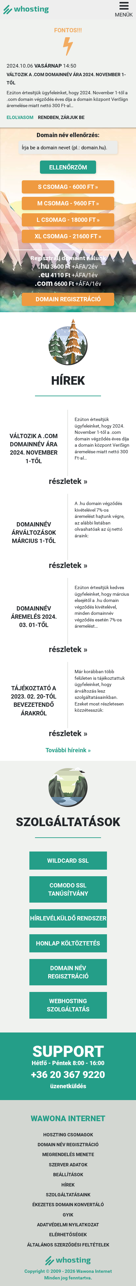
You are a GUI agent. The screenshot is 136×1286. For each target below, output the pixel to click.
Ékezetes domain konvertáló (68, 1204)
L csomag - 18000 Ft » (68, 219)
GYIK (68, 1214)
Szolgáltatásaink (68, 1194)
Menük (124, 15)
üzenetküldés (68, 1086)
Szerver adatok (68, 1164)
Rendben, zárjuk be (61, 117)
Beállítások (68, 1174)
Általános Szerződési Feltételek (68, 1244)
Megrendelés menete (68, 1154)
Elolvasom (20, 117)
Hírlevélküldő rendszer (68, 918)
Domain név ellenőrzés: (68, 135)
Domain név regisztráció (68, 1144)
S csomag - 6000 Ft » (68, 186)
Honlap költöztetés (68, 943)
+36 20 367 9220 (68, 1074)
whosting (30, 8)
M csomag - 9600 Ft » (68, 203)
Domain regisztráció (68, 299)
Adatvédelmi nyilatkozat (68, 1224)
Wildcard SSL (68, 860)
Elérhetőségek (68, 1234)
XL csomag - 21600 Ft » (68, 236)
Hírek (68, 1184)
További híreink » (68, 750)
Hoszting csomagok (68, 1134)
